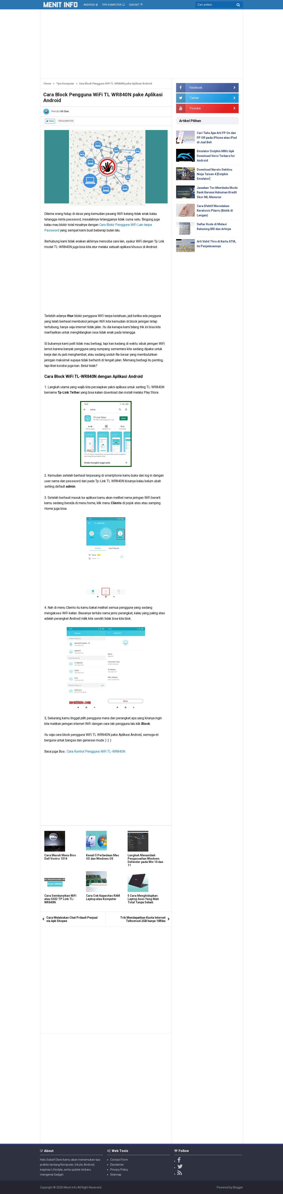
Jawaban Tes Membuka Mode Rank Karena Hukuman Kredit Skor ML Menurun (217, 192)
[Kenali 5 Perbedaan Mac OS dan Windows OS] (106, 841)
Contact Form (119, 1159)
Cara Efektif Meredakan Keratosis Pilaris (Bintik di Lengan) (215, 210)
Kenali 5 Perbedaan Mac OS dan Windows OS (102, 857)
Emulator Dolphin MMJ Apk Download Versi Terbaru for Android (216, 155)
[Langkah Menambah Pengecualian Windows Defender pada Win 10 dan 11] (147, 841)
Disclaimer (117, 1164)
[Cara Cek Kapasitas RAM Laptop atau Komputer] (106, 881)
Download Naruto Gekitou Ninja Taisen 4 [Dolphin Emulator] (214, 174)
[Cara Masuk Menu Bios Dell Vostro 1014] (64, 841)
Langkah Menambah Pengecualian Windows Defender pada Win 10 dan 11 (145, 860)
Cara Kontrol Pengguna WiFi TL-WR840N (96, 751)
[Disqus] (106, 978)
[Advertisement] (141, 46)
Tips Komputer (65, 121)
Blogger (238, 1187)
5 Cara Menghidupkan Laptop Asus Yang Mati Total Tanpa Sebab (143, 899)
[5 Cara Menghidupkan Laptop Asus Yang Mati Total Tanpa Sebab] (147, 881)
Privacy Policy (119, 1169)
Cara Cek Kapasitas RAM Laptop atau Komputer (103, 897)
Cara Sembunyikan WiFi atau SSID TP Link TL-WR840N (60, 899)
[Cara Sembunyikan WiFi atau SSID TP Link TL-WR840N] (64, 881)
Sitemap (115, 1174)
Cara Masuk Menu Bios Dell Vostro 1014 (60, 857)
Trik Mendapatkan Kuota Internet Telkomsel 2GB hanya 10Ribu (143, 919)
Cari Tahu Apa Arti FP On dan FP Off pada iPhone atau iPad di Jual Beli (217, 137)
